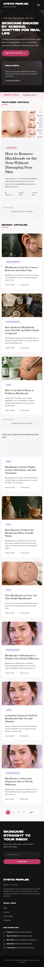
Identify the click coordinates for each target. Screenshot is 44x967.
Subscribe (22, 861)
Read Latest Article (14, 53)
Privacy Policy (8, 916)
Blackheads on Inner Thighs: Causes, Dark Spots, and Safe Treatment (20, 470)
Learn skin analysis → (13, 80)
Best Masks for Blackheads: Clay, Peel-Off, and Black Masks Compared (22, 330)
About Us (6, 912)
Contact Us (7, 920)
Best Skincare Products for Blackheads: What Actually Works (19, 533)
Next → (33, 812)
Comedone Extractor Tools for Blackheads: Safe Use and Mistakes (21, 719)
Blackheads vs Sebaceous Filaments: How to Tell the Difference (19, 782)
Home (5, 908)
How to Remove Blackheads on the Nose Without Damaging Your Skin (21, 163)
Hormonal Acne (29, 95)
